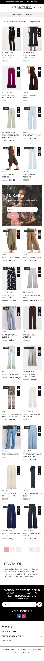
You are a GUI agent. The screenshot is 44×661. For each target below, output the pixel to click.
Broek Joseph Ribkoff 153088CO (9, 57)
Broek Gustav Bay (10, 375)
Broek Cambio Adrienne (29, 176)
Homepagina (17, 15)
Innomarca (24, 652)
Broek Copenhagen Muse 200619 (31, 415)
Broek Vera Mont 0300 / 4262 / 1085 (9, 495)
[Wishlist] (18, 35)
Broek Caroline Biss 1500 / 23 (32, 535)
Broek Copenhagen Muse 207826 (10, 136)
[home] (27, 658)
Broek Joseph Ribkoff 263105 (8, 296)
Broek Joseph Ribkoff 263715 (29, 57)
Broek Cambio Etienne (8, 176)
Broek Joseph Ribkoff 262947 (29, 376)
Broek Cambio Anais (11, 257)
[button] (4, 7)
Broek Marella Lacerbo (30, 336)
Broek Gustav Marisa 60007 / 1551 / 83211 (11, 415)
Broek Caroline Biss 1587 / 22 (11, 535)
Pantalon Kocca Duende (9, 336)
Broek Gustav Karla (32, 135)
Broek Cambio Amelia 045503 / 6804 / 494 (32, 495)
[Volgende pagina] (37, 549)
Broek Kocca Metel (10, 454)
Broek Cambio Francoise (29, 96)
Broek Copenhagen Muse (31, 296)
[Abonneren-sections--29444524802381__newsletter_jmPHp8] (39, 604)
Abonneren (13, 216)
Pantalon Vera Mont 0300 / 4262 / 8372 (32, 455)
